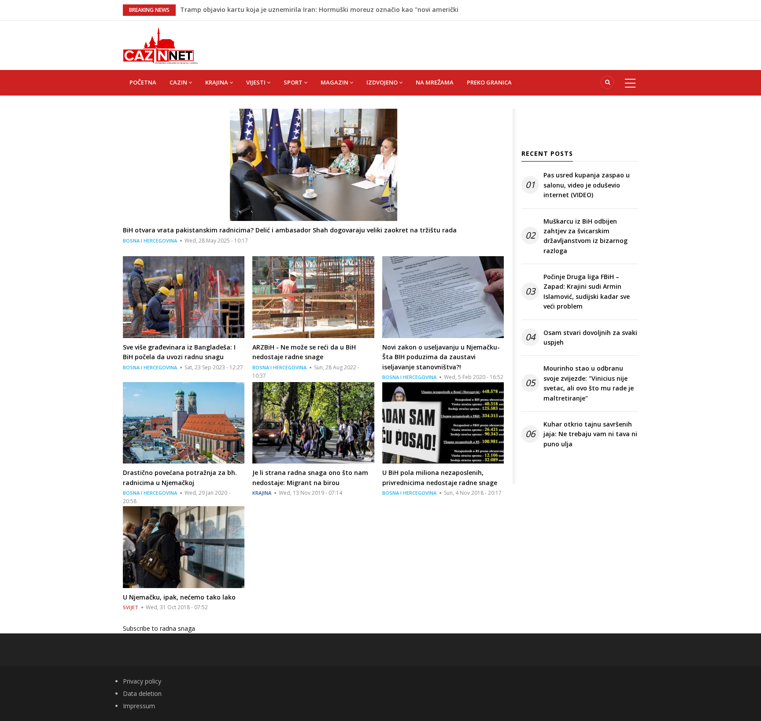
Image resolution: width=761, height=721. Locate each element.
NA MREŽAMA (435, 82)
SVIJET (130, 607)
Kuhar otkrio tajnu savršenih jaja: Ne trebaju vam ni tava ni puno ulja (590, 434)
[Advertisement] (424, 40)
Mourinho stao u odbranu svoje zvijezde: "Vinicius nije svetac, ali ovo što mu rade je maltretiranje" (588, 383)
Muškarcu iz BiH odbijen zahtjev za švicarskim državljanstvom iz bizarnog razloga (585, 236)
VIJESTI (256, 82)
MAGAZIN (335, 82)
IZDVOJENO (382, 82)
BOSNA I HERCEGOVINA (150, 240)
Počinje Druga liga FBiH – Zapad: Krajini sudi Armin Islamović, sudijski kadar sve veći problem (586, 291)
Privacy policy (142, 681)
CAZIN (179, 82)
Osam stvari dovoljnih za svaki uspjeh (590, 337)
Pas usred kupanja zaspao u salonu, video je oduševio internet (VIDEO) (586, 185)
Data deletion (142, 693)
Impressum (139, 706)
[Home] (160, 44)
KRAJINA (217, 82)
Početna (142, 82)
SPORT (294, 82)
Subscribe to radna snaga (159, 628)
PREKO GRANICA (489, 82)
